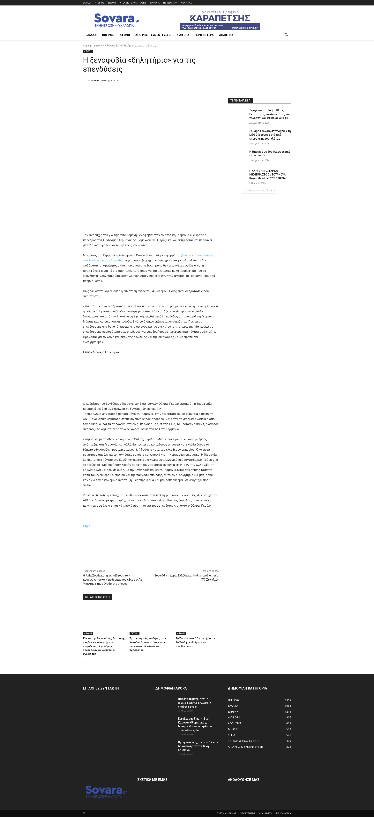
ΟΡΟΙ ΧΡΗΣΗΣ (247, 813)
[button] (286, 35)
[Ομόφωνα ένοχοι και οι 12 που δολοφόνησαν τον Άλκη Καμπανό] (165, 747)
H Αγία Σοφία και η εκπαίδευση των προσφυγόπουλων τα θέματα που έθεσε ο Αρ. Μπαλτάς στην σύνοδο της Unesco (113, 579)
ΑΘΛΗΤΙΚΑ (186, 2)
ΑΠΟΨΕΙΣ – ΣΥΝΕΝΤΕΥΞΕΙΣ (133, 2)
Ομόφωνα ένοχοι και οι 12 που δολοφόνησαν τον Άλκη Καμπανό (198, 746)
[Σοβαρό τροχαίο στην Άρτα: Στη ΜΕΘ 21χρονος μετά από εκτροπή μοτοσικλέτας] (237, 136)
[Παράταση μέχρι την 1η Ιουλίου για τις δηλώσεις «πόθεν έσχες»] (165, 704)
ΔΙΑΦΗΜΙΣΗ (266, 813)
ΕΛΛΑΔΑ (87, 2)
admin (95, 80)
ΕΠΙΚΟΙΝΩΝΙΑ (283, 813)
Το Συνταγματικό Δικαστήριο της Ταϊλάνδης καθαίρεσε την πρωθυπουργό (196, 642)
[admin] (85, 80)
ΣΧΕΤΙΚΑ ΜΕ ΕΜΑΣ (226, 813)
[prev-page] (85, 662)
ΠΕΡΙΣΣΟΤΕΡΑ (170, 2)
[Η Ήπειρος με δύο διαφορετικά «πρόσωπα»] (237, 156)
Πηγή (86, 526)
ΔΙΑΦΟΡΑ (155, 2)
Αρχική (87, 45)
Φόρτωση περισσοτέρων (258, 190)
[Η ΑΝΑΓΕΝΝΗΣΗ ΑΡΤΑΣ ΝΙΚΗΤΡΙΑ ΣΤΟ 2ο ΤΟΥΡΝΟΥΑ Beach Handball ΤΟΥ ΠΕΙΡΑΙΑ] (237, 175)
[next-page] (91, 662)
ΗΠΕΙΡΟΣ (99, 2)
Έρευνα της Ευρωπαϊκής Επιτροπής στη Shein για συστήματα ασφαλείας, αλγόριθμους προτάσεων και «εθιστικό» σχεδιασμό (104, 646)
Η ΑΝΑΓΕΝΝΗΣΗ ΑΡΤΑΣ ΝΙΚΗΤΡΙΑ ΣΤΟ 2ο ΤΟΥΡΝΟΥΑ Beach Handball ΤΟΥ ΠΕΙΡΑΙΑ (267, 174)
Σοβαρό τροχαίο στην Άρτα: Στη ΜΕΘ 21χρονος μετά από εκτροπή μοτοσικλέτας (270, 134)
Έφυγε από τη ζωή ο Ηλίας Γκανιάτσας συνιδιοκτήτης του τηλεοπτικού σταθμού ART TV (269, 114)
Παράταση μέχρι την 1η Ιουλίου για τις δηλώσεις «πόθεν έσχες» (194, 702)
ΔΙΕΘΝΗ (112, 2)
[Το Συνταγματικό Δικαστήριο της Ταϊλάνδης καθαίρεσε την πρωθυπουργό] (197, 620)
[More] (183, 90)
